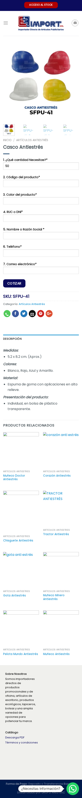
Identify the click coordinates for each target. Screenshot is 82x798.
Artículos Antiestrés (32, 140)
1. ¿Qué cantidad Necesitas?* (25, 160)
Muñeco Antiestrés (56, 654)
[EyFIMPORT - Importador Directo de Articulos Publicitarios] (41, 23)
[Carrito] (75, 23)
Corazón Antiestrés (57, 476)
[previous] (10, 82)
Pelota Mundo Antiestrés (20, 654)
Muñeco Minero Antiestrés (54, 597)
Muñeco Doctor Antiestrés (14, 477)
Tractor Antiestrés (56, 534)
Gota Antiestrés (14, 595)
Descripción (12, 339)
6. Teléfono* (12, 247)
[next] (72, 82)
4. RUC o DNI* (13, 212)
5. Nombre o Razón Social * (23, 229)
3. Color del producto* (20, 194)
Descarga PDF (14, 737)
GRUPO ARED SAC (53, 792)
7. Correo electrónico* (20, 264)
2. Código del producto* (21, 177)
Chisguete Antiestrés (18, 541)
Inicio (7, 140)
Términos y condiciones (21, 743)
